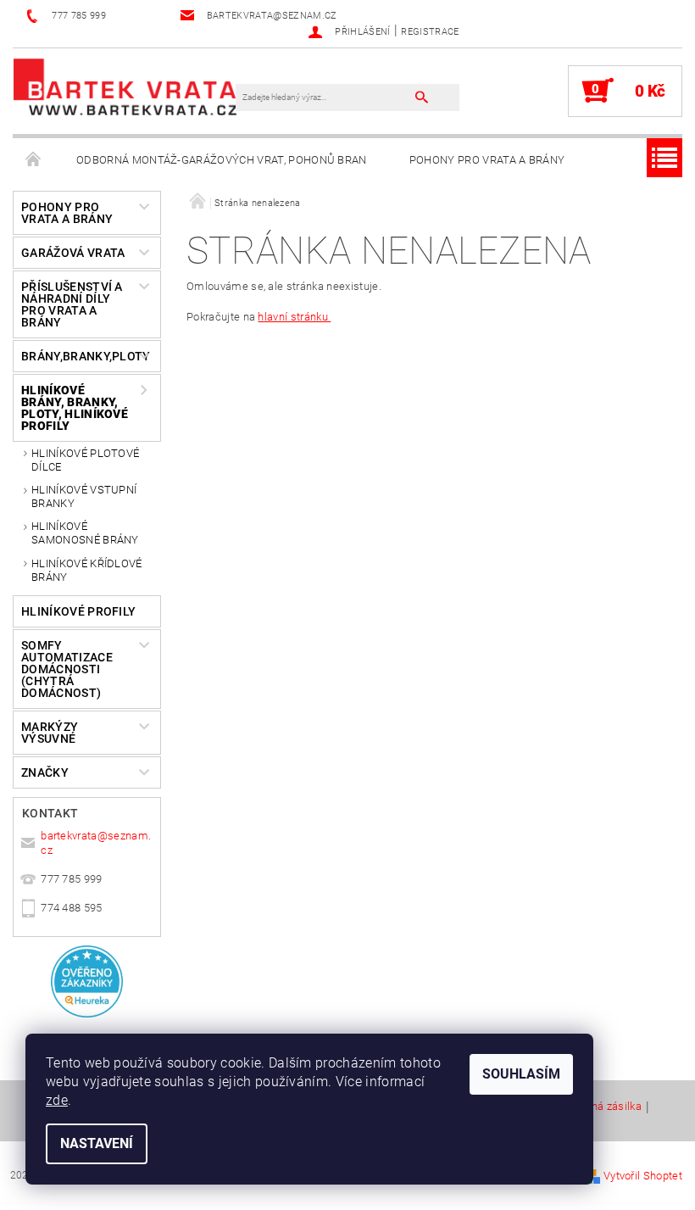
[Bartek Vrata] (125, 86)
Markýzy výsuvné (49, 732)
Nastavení (96, 1143)
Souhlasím (521, 1074)
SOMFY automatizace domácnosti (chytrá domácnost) (67, 669)
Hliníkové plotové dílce (85, 460)
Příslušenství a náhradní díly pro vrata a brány (72, 304)
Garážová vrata (73, 252)
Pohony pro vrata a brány (487, 159)
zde (57, 1100)
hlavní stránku (294, 316)
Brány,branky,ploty (79, 356)
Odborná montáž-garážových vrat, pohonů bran (221, 159)
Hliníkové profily (78, 611)
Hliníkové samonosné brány (85, 533)
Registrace (430, 31)
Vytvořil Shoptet (642, 1175)
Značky (45, 772)
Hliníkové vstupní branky (83, 496)
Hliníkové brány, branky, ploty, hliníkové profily (74, 407)
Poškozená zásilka (595, 1106)
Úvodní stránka (34, 160)
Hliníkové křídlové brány (86, 570)
